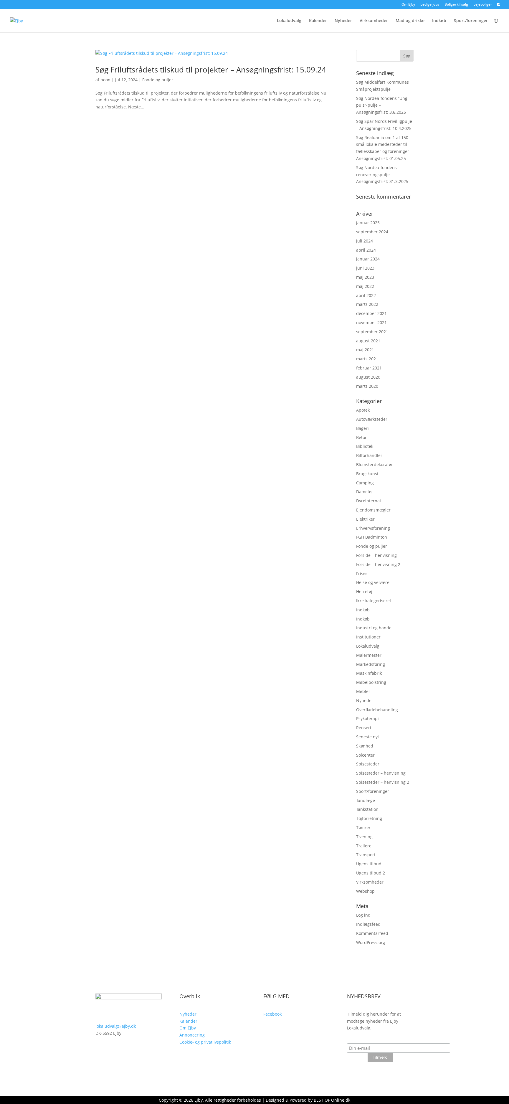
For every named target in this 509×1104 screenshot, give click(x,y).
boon (105, 79)
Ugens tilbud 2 (370, 873)
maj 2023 (365, 277)
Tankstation (367, 809)
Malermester (368, 655)
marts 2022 (367, 304)
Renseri (363, 727)
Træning (364, 836)
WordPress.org (370, 942)
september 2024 (372, 232)
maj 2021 (365, 349)
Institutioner (368, 637)
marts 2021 (367, 359)
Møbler (363, 691)
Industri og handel (374, 628)
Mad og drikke (410, 21)
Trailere (363, 846)
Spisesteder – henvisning (381, 773)
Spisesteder (367, 764)
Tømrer (363, 827)
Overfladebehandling (377, 709)
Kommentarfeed (372, 933)
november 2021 (371, 322)
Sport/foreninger (471, 21)
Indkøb (439, 21)
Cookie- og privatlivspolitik (205, 1042)
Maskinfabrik (369, 673)
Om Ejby (408, 5)
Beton (362, 437)
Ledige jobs (429, 5)
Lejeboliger (482, 5)
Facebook (272, 1014)
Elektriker (365, 519)
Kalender (318, 21)
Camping (365, 483)
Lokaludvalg (289, 21)
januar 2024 (368, 259)
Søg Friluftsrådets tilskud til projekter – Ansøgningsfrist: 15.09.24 (210, 69)
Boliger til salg (456, 5)
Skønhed (364, 746)
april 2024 (366, 250)
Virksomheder (374, 21)
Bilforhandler (369, 455)
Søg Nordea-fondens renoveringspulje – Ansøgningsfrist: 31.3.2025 (382, 174)
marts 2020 (367, 386)
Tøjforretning (369, 818)
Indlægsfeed (368, 924)
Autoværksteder (371, 419)
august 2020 (368, 377)
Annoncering (192, 1035)
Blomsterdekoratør (374, 464)
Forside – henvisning (376, 555)
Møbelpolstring (371, 682)
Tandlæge (365, 800)
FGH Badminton (371, 537)
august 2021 (368, 341)
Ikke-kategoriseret (373, 600)
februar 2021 (369, 368)
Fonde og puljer (157, 79)
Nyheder (343, 21)
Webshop (365, 891)
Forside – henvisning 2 (378, 564)
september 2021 (372, 331)
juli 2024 (364, 241)
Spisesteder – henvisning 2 (382, 782)
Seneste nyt (367, 737)
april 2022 (366, 295)
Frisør (361, 573)
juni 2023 (365, 268)
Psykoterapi (367, 718)
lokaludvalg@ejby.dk (115, 1026)
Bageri (362, 428)
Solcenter (365, 755)
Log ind (363, 915)
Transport (366, 854)
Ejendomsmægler (373, 510)
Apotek (363, 410)
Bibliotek (364, 446)
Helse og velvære (372, 582)
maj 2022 (365, 286)
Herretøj (364, 591)
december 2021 (371, 313)
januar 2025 (368, 222)
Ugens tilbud (368, 864)
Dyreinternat (368, 501)
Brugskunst (367, 473)
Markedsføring (370, 664)
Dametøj (364, 491)
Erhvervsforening (373, 528)
